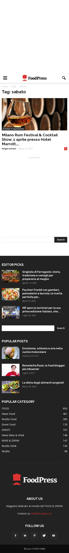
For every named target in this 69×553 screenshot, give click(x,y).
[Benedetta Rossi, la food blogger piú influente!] (10, 370)
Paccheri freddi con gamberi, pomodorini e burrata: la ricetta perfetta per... (42, 293)
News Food (8, 413)
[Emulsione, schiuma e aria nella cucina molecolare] (10, 353)
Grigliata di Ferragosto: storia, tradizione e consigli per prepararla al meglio (41, 275)
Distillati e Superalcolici (13, 129)
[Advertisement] (34, 36)
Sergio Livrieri (9, 148)
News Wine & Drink (13, 435)
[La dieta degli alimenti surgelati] (10, 387)
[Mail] (24, 535)
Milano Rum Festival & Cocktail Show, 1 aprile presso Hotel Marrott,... (30, 139)
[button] (64, 78)
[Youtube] (53, 535)
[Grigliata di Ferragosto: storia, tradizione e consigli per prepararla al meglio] (10, 276)
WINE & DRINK (10, 440)
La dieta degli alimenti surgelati (43, 382)
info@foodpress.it (41, 513)
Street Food (8, 424)
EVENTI (6, 430)
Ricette (6, 451)
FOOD (5, 408)
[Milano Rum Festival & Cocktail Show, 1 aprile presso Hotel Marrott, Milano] (34, 114)
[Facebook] (15, 535)
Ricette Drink (9, 446)
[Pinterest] (34, 535)
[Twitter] (44, 535)
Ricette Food (9, 419)
